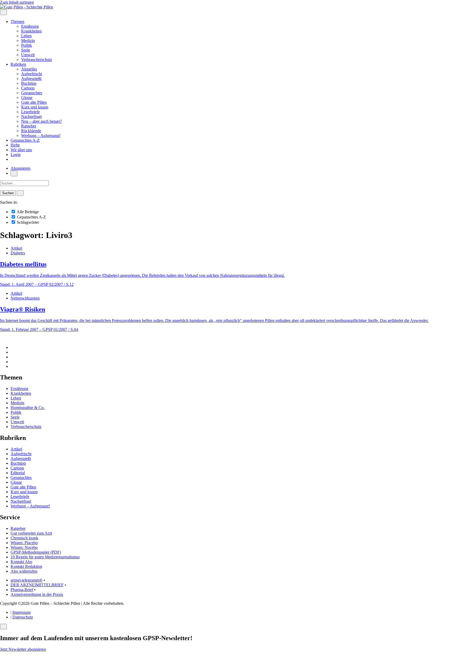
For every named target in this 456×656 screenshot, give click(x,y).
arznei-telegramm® (26, 580)
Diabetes (18, 253)
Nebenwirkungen (25, 298)
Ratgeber (28, 126)
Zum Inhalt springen (17, 2)
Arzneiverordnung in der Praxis (37, 594)
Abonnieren (20, 168)
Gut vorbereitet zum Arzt (31, 533)
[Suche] (14, 173)
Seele (25, 50)
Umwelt (28, 55)
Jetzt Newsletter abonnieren (23, 649)
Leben (26, 36)
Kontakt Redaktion (26, 566)
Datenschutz (22, 617)
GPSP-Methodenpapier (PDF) (36, 552)
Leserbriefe (30, 112)
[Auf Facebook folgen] (12, 347)
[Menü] (3, 12)
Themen (17, 21)
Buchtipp (28, 83)
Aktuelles (29, 69)
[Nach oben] (1, 338)
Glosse (26, 97)
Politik (26, 45)
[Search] (20, 193)
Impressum (21, 612)
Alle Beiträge (27, 212)
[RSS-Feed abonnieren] (12, 366)
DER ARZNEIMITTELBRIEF (37, 585)
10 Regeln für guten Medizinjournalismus (45, 557)
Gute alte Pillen (34, 102)
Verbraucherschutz (36, 59)
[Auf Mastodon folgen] (12, 352)
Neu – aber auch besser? (41, 121)
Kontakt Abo (21, 561)
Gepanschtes (31, 93)
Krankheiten (31, 31)
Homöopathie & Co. (28, 407)
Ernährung (30, 26)
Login (16, 154)
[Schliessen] (3, 626)
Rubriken (18, 64)
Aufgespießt (31, 78)
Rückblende (31, 131)
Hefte (15, 145)
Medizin (28, 40)
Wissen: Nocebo (24, 547)
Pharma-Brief (22, 589)
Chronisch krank (24, 538)
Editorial (18, 472)
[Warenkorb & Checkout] (12, 159)
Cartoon (28, 88)
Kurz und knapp (34, 107)
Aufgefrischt (31, 74)
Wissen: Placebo (24, 542)
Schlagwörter (27, 222)
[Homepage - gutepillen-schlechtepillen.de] (26, 7)
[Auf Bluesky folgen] (12, 357)
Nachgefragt (31, 116)
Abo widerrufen (24, 571)
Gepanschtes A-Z (25, 140)
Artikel (16, 248)
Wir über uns (21, 150)
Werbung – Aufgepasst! (40, 135)
